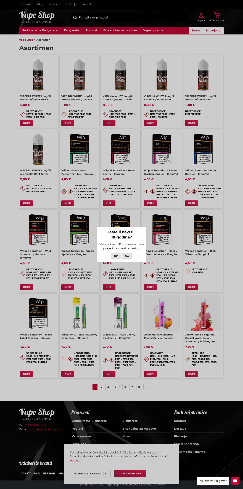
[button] (213, 481)
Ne (116, 256)
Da (127, 256)
